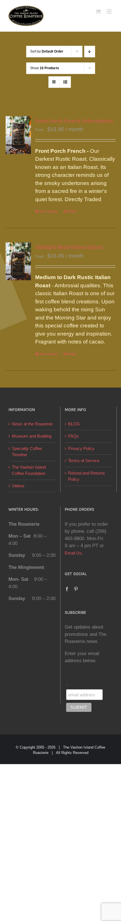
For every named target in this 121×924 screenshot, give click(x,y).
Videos (18, 485)
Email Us (73, 553)
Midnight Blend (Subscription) (69, 246)
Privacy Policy (81, 448)
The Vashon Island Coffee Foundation (29, 470)
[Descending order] (89, 51)
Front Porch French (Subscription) (74, 120)
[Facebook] (67, 589)
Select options (48, 211)
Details (72, 211)
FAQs (73, 436)
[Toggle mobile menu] (110, 11)
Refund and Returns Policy (86, 476)
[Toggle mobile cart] (98, 11)
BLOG (74, 423)
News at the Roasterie (32, 423)
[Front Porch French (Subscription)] (18, 135)
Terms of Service (83, 460)
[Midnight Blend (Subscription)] (18, 261)
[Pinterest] (76, 589)
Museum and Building (31, 436)
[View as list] (65, 82)
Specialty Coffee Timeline (27, 451)
